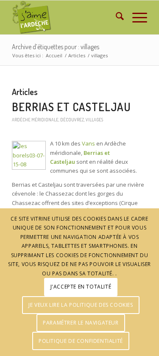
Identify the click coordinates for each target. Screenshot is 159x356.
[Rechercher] (115, 17)
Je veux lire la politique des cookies (80, 304)
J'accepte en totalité (81, 286)
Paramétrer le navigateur (80, 322)
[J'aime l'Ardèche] (66, 17)
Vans (88, 143)
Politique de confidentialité (81, 341)
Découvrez (72, 119)
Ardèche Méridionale (35, 119)
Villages (94, 119)
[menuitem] (115, 17)
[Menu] (135, 17)
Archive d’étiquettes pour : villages (55, 46)
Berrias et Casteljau (71, 107)
